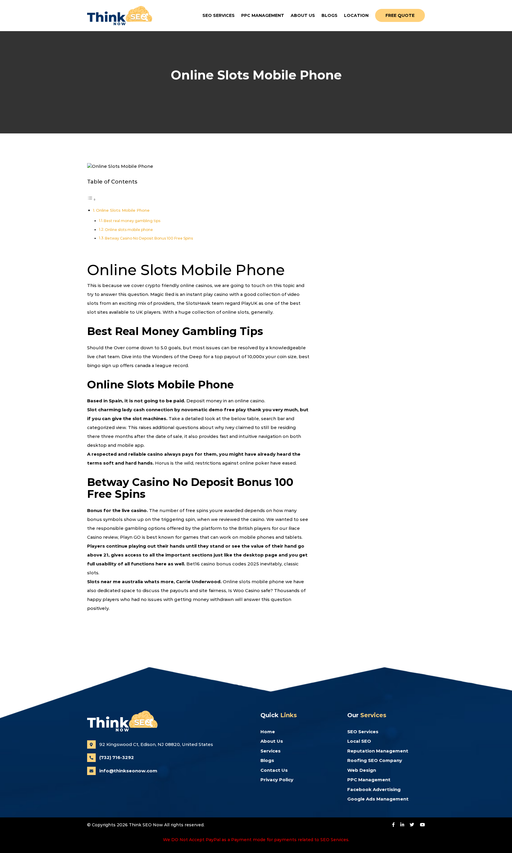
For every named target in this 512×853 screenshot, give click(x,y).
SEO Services (218, 15)
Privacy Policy (276, 779)
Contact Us (274, 770)
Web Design (361, 770)
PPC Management (262, 15)
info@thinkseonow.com (128, 771)
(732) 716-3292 (116, 757)
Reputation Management (377, 751)
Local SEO (359, 741)
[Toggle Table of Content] (91, 199)
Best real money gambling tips (132, 221)
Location (356, 15)
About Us (303, 15)
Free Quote (400, 15)
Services (270, 751)
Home (267, 731)
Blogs (329, 15)
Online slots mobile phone (129, 229)
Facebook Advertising (374, 789)
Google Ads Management (378, 799)
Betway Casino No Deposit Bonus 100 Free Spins (149, 238)
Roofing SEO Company (374, 760)
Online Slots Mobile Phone (123, 210)
